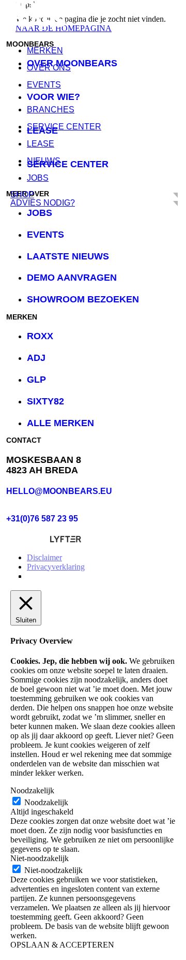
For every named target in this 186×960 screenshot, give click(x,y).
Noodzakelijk (46, 802)
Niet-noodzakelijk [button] (39, 858)
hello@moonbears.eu (59, 491)
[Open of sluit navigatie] (42, 29)
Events (44, 84)
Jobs (38, 177)
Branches (50, 109)
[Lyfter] (65, 539)
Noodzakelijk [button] (32, 790)
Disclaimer (44, 557)
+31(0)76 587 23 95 (42, 518)
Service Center (64, 126)
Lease (40, 143)
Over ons (49, 67)
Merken (45, 50)
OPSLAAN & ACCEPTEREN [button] (62, 944)
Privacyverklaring (56, 566)
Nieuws (43, 160)
